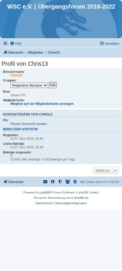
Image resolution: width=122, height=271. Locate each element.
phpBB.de (82, 197)
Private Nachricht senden (28, 124)
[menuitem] (16, 43)
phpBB (45, 192)
